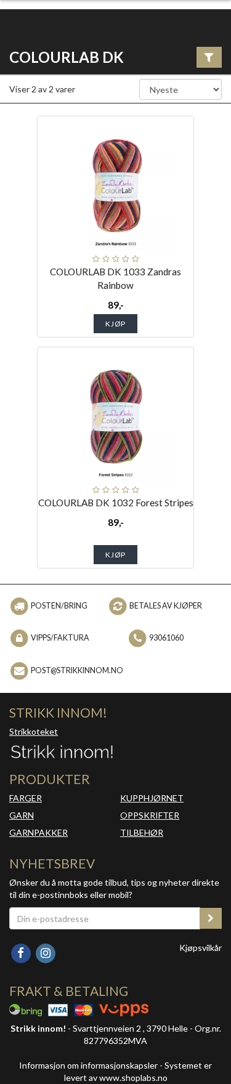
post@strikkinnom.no (77, 669)
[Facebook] (21, 952)
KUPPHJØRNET (152, 798)
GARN (21, 815)
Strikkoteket (33, 731)
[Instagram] (45, 952)
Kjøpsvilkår (200, 947)
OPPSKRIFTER (149, 815)
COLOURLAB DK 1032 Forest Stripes (115, 502)
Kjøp (115, 323)
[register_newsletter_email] (211, 918)
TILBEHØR (141, 832)
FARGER (25, 798)
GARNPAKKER (38, 832)
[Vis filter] (209, 57)
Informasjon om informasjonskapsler (88, 1065)
